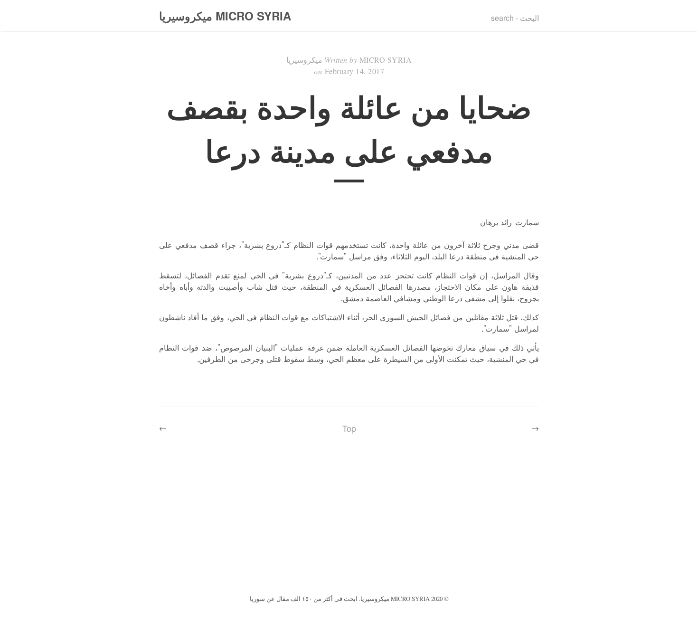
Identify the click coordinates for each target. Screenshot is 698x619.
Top (349, 428)
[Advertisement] (349, 521)
